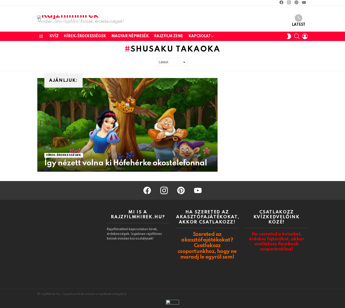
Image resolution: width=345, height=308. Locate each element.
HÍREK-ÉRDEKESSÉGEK (85, 36)
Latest (298, 25)
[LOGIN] (305, 36)
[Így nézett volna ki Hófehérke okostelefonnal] (127, 125)
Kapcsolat (199, 36)
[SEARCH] (297, 36)
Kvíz (54, 36)
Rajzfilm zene (168, 36)
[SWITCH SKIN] (289, 36)
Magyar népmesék (130, 36)
